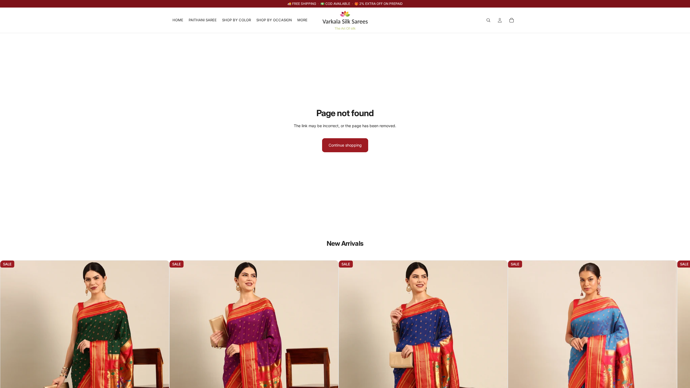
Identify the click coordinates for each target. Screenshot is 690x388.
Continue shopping (345, 145)
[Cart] (512, 20)
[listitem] (302, 20)
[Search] (488, 20)
